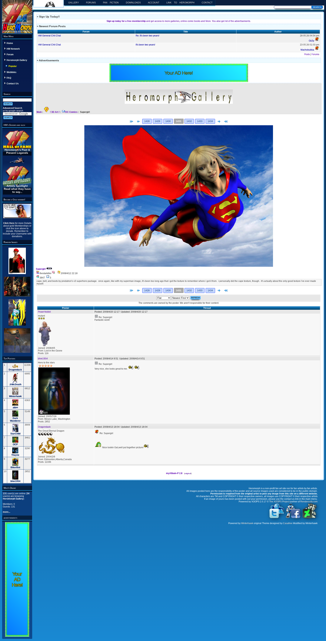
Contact (207, 2)
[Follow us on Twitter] (277, 518)
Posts (307, 54)
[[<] (131, 121)
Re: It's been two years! (147, 35)
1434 (210, 121)
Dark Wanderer (15, 419)
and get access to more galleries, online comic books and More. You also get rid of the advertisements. (179, 21)
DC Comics (71, 112)
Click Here (9, 223)
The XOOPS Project (279, 501)
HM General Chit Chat (49, 35)
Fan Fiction (111, 2)
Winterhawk (15, 396)
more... (6, 512)
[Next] (219, 121)
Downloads (133, 2)
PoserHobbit (44, 312)
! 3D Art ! (55, 112)
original (188, 473)
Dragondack (15, 369)
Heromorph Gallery (17, 60)
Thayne (15, 455)
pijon (15, 407)
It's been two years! (145, 44)
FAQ (9, 78)
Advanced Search (12, 108)
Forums (91, 2)
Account (153, 2)
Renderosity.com (309, 501)
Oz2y (311, 40)
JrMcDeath (15, 384)
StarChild (15, 433)
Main (39, 112)
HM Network (13, 49)
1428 (147, 121)
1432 (189, 121)
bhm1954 (15, 481)
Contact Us (13, 83)
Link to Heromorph (180, 2)
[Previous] (138, 121)
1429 (157, 121)
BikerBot (15, 467)
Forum (10, 54)
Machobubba (307, 49)
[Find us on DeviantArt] (310, 518)
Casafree (287, 523)
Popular (12, 66)
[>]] (225, 121)
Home (10, 43)
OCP (15, 444)
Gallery (73, 2)
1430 (168, 121)
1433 (199, 121)
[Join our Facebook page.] (293, 518)
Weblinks (11, 72)
